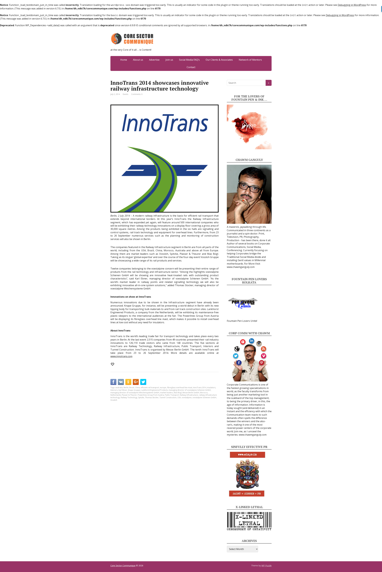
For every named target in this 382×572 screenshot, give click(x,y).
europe (163, 387)
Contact (191, 67)
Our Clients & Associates (219, 59)
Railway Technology (129, 397)
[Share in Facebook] (113, 382)
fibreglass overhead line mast (179, 387)
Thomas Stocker (152, 397)
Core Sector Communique (122, 565)
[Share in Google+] (136, 382)
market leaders (166, 392)
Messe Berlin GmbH (190, 392)
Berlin (126, 387)
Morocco (204, 392)
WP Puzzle (266, 565)
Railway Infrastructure (189, 395)
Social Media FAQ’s (189, 59)
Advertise (154, 59)
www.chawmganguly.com (241, 267)
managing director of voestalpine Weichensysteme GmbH (134, 392)
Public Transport (172, 395)
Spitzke (141, 397)
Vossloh (113, 400)
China (137, 387)
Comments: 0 (136, 94)
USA (179, 397)
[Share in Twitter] (143, 382)
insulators (211, 387)
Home (123, 59)
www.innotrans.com (121, 356)
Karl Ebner (122, 390)
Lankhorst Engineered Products (154, 390)
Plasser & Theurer (129, 395)
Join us (169, 59)
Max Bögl (178, 392)
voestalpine (187, 397)
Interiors (114, 390)
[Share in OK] (128, 382)
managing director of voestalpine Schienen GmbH (190, 390)
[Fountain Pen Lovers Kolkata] (243, 303)
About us (138, 59)
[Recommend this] (112, 364)
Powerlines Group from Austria (151, 395)
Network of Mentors (250, 59)
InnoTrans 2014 (199, 387)
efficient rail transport (150, 387)
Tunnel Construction (168, 397)
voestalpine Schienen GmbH (204, 397)
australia (119, 387)
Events (125, 94)
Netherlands (115, 395)
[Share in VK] (121, 382)
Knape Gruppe (134, 390)
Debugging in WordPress (352, 5)
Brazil (131, 387)
